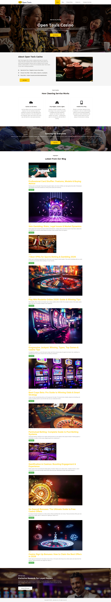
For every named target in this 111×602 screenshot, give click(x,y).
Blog (63, 2)
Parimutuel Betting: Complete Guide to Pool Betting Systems (53, 433)
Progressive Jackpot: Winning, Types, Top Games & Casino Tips (53, 348)
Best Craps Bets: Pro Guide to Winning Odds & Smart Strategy (54, 393)
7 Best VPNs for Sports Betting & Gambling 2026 (52, 257)
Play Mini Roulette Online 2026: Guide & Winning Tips (54, 299)
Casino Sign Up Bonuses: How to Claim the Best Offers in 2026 (55, 555)
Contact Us (77, 2)
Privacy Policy (69, 2)
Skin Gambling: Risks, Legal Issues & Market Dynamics (55, 226)
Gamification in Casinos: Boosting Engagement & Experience (52, 465)
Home (57, 2)
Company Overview (87, 2)
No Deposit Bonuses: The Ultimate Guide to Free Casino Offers (52, 510)
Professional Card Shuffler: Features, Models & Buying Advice (55, 182)
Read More (31, 189)
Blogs (30, 178)
